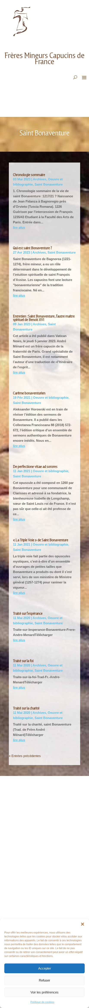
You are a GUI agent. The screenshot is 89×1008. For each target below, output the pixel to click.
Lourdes (19, 917)
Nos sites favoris (25, 863)
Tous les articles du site (30, 843)
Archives (39, 179)
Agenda (18, 850)
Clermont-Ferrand (26, 904)
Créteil (18, 910)
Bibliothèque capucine (28, 856)
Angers (18, 884)
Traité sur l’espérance (28, 613)
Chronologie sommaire (29, 175)
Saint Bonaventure (49, 184)
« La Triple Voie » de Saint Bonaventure (40, 540)
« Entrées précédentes (25, 756)
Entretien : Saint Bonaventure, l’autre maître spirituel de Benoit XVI (44, 318)
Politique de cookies (42, 1002)
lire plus (19, 227)
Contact (19, 815)
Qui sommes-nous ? (26, 795)
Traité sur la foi (23, 661)
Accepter (44, 968)
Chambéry (20, 897)
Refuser (44, 980)
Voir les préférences (44, 992)
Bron (16, 891)
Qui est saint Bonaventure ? (32, 248)
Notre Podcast (24, 802)
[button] (82, 924)
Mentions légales (25, 822)
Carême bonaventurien (29, 393)
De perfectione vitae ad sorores (35, 466)
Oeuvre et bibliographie (50, 397)
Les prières (21, 808)
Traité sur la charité (26, 708)
